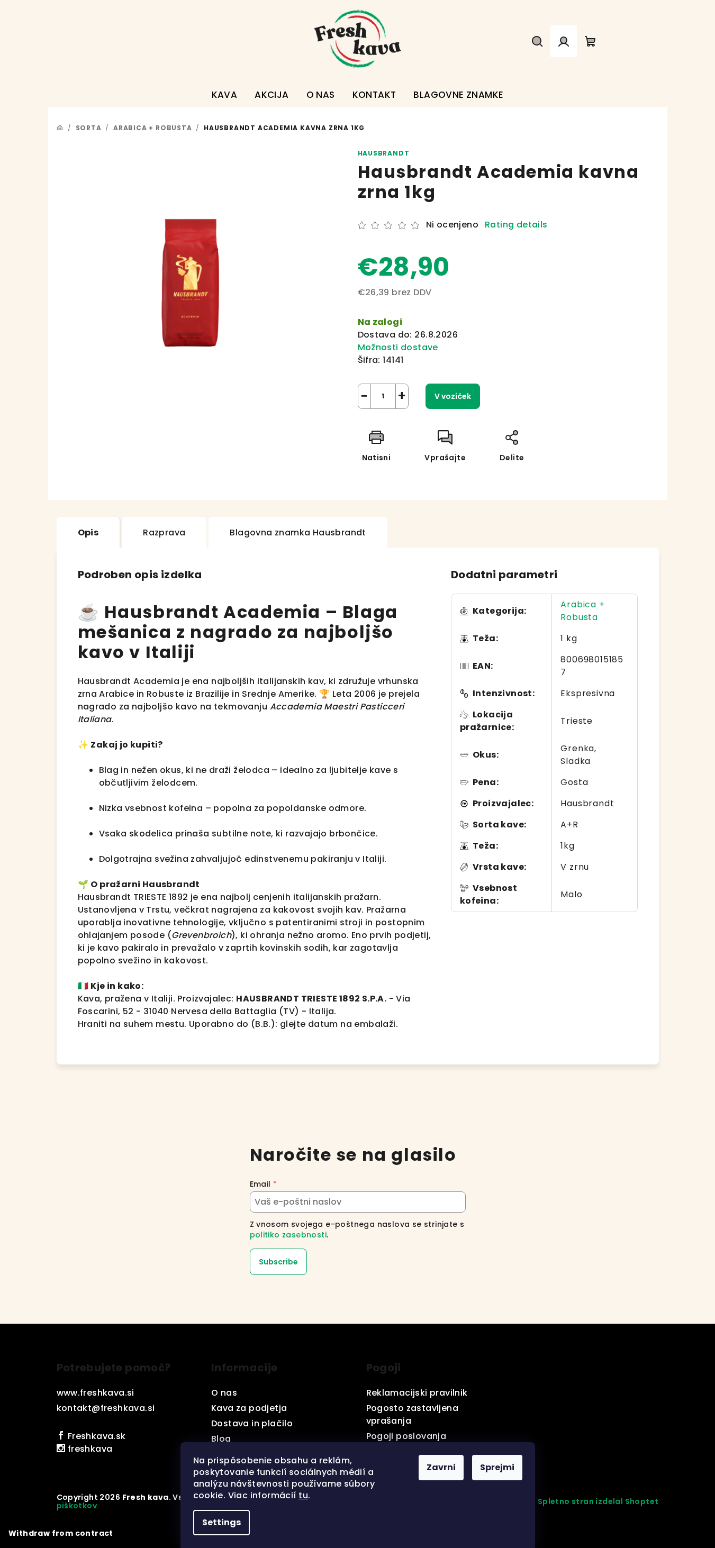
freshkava (88, 1449)
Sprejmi (497, 1467)
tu (303, 1495)
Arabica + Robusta (582, 610)
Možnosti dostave (398, 347)
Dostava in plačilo (252, 1423)
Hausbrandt (384, 153)
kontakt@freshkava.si (106, 1408)
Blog (221, 1439)
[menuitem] (224, 95)
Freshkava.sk (95, 1436)
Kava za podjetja (249, 1408)
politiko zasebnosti (288, 1235)
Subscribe (278, 1261)
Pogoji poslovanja (406, 1436)
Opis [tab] (88, 532)
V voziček (453, 396)
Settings (221, 1522)
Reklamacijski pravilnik (417, 1393)
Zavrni (441, 1467)
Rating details (516, 225)
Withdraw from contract (60, 1533)
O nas (224, 1393)
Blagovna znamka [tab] (298, 532)
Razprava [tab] (164, 532)
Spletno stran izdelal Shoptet (598, 1501)
